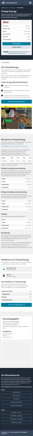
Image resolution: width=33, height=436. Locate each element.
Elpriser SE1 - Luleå (16, 412)
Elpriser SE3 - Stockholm (16, 419)
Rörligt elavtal (16, 395)
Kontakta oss (15, 384)
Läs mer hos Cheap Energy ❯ (16, 101)
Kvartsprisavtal (16, 392)
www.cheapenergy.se (13, 321)
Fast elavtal (16, 399)
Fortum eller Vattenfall (16, 405)
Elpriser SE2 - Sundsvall (16, 415)
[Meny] (30, 2)
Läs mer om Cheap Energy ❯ (16, 304)
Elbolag (13, 7)
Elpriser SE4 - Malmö (16, 422)
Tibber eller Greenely (16, 402)
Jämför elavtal (5, 7)
